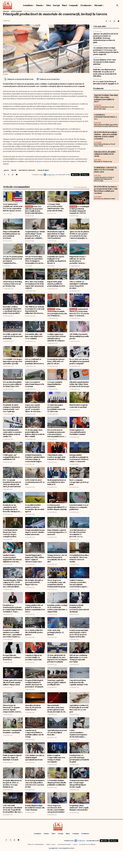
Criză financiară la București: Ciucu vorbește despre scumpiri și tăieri (10, 533)
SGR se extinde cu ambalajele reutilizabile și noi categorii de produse (79, 285)
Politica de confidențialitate (36, 844)
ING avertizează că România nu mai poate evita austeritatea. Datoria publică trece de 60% (57, 433)
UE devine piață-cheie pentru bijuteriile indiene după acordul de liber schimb (35, 433)
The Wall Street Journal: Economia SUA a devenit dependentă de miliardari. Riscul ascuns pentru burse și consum (34, 310)
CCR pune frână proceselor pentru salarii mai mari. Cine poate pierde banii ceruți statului (55, 207)
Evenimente (86, 5)
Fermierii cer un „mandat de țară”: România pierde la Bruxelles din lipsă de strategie (11, 508)
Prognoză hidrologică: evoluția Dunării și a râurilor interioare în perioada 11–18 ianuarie (34, 683)
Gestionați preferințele (64, 844)
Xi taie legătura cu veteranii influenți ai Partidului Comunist (77, 432)
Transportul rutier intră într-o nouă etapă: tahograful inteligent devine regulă (79, 783)
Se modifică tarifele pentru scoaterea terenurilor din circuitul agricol (34, 508)
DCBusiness (6, 11)
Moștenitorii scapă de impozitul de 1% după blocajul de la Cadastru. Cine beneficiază (56, 234)
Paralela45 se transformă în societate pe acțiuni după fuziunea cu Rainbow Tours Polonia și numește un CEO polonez (12, 608)
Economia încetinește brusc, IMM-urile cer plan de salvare (56, 361)
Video (48, 5)
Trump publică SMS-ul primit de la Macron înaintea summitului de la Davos (35, 608)
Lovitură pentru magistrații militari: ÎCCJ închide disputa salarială (57, 507)
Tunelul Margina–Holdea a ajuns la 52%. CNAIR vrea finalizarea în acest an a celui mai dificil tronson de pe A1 (12, 583)
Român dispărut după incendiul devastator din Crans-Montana (35, 807)
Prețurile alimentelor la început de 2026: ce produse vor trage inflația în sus (12, 783)
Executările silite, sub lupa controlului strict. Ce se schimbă (34, 336)
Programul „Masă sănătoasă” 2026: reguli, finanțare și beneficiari (79, 807)
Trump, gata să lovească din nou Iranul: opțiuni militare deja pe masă (12, 682)
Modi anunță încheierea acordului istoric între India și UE (56, 482)
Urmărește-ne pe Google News (50, 79)
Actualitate (28, 5)
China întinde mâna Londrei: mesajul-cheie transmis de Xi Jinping (56, 457)
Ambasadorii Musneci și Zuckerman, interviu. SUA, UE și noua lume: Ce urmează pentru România (79, 312)
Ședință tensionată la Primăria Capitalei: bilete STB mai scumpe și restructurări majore (35, 458)
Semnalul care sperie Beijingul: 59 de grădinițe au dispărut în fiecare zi (56, 260)
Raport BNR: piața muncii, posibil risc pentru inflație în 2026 (56, 284)
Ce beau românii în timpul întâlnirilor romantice (54, 384)
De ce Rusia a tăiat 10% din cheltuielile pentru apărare (34, 632)
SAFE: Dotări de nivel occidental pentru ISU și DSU (34, 482)
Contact (75, 844)
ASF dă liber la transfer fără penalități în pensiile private (79, 336)
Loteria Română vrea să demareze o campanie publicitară (79, 507)
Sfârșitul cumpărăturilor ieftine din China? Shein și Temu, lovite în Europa (79, 384)
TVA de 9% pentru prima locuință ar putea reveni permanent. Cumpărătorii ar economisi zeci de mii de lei (13, 260)
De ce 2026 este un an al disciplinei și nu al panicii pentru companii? (79, 361)
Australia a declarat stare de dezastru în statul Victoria (33, 707)
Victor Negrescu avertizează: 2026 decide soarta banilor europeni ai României (56, 808)
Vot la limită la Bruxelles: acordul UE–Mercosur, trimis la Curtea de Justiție (79, 558)
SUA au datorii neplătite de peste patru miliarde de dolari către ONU (12, 384)
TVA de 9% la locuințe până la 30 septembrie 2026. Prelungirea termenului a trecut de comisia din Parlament (34, 260)
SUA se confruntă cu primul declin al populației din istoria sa (34, 361)
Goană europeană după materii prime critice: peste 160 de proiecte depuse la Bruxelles (79, 633)
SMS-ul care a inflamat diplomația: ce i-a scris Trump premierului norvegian (78, 658)
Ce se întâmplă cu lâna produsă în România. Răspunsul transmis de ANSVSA (79, 209)
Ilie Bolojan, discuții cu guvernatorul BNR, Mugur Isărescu (34, 582)
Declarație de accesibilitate (87, 844)
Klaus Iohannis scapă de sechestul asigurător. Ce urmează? (57, 532)
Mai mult (98, 5)
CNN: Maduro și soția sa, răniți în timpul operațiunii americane (34, 757)
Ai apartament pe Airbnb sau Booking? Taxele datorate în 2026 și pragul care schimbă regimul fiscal (35, 234)
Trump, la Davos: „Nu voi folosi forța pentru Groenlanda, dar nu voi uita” (57, 558)
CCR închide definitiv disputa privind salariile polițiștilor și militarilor (56, 782)
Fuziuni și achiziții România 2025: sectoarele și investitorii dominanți (79, 608)
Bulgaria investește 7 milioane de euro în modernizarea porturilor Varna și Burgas (78, 260)
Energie (56, 5)
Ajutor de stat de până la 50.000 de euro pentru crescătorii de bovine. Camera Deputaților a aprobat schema (79, 234)
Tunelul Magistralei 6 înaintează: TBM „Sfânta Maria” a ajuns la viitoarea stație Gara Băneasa (34, 558)
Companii (73, 5)
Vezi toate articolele (80, 187)
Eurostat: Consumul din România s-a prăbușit (12, 731)
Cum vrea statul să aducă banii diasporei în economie (34, 384)
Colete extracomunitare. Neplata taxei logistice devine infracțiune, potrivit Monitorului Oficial (78, 733)
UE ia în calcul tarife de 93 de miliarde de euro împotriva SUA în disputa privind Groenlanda (57, 658)
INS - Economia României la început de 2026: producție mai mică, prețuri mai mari (12, 483)
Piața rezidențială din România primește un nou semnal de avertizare (11, 234)
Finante (39, 5)
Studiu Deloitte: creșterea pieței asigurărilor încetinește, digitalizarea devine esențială (12, 558)
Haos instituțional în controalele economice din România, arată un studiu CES (12, 433)
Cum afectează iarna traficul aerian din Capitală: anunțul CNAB (79, 682)
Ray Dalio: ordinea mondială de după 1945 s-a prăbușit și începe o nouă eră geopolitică (12, 310)
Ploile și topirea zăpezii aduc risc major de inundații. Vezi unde (12, 757)
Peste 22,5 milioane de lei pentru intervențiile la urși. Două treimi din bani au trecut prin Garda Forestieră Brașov (34, 209)
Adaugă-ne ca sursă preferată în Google (20, 79)
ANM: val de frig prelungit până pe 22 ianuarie (55, 632)
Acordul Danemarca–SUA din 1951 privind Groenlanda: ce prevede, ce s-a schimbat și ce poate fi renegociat (78, 533)
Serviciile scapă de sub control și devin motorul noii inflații (12, 336)
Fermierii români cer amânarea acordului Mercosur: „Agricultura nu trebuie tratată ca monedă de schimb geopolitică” (12, 633)
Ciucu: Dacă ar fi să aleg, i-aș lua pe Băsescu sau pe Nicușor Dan (12, 284)
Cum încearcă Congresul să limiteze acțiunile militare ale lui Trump (34, 733)
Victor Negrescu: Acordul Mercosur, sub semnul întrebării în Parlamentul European (56, 583)
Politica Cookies (51, 844)
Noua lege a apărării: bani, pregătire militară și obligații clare (56, 682)
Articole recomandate (16, 11)
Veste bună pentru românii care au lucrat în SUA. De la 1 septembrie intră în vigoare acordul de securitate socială (12, 207)
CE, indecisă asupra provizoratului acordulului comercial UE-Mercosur (56, 408)
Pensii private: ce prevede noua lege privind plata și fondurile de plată (79, 758)
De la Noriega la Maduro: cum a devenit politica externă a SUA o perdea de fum (35, 783)
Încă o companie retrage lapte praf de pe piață (79, 482)
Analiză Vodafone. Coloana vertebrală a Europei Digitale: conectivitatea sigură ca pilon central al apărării (79, 583)
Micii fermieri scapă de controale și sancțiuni (79, 406)
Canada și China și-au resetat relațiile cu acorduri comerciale (33, 657)
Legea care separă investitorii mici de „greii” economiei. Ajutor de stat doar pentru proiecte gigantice (32, 408)
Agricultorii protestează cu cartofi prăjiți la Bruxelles (57, 732)
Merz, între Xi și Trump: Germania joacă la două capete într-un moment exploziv (34, 285)
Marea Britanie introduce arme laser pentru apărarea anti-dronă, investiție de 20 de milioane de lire (56, 708)
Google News (51, 175)
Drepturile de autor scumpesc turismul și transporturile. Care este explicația (11, 408)
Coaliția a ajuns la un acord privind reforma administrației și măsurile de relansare (56, 337)
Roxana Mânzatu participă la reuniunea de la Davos (11, 657)
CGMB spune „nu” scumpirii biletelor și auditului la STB (11, 457)
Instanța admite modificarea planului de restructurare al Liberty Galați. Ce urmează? (79, 458)
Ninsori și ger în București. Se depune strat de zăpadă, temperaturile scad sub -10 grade (12, 708)
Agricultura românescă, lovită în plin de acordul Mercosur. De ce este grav (79, 708)
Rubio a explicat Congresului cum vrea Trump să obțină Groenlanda (56, 758)
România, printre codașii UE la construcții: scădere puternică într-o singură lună (57, 608)
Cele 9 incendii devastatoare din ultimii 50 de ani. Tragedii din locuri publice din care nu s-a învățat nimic (12, 808)
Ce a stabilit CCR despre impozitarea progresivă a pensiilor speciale (12, 361)
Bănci (64, 5)
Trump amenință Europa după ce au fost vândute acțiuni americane (35, 532)
